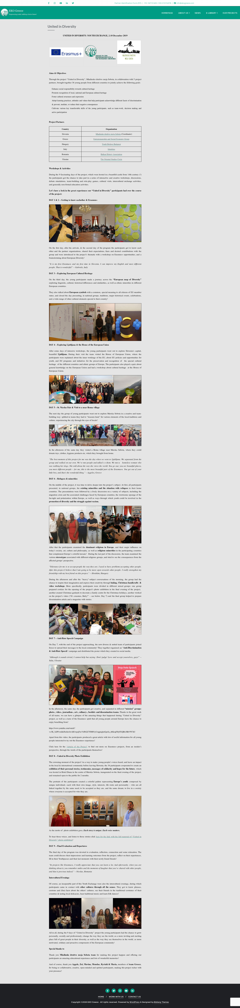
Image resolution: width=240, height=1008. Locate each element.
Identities (111, 149)
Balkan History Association (111, 154)
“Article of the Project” (77, 746)
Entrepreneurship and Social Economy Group (111, 139)
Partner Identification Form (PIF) (128, 3)
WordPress (135, 1002)
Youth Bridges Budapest (111, 144)
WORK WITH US (116, 997)
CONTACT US (134, 997)
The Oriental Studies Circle (111, 159)
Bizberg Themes (161, 1002)
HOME (101, 997)
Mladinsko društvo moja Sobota (108, 134)
